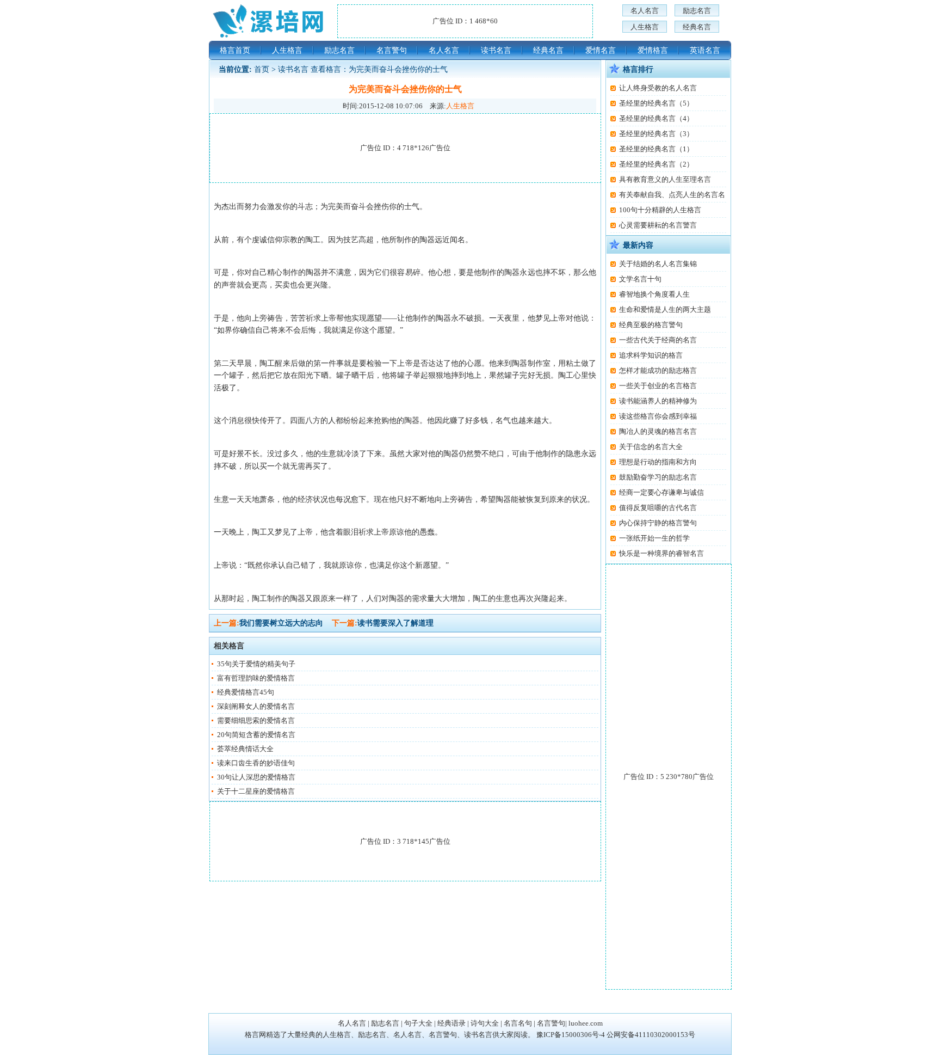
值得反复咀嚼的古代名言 (658, 508)
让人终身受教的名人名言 (658, 88)
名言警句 (391, 50)
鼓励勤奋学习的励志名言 (658, 477)
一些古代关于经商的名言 (658, 340)
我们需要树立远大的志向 (281, 623)
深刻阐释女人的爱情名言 (256, 706)
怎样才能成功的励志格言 (658, 370)
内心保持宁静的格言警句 (658, 523)
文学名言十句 (640, 279)
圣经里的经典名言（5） (656, 103)
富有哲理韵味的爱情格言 (256, 678)
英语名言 (705, 50)
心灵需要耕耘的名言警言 (658, 225)
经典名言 (697, 27)
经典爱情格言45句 (245, 692)
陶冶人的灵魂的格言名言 (658, 431)
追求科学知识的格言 (651, 355)
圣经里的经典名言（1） (656, 149)
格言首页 (235, 50)
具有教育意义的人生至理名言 (665, 179)
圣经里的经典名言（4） (656, 118)
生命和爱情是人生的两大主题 (665, 309)
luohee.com (585, 1023)
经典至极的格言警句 (651, 325)
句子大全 (418, 1023)
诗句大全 (485, 1023)
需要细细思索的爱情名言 (256, 720)
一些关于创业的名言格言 (658, 386)
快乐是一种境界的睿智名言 (661, 553)
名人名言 (644, 11)
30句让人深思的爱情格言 (256, 777)
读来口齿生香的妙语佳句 (256, 763)
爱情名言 (600, 50)
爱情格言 (653, 50)
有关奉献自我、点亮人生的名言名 (672, 195)
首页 (261, 69)
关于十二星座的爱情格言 (256, 791)
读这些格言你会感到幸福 (658, 416)
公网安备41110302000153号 (651, 1035)
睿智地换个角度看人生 (654, 294)
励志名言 (697, 11)
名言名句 (518, 1023)
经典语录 (451, 1023)
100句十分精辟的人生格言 (660, 210)
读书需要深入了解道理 (395, 623)
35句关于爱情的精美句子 (256, 664)
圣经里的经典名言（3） (656, 134)
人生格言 (644, 27)
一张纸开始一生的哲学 (654, 538)
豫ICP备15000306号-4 (570, 1035)
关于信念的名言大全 (651, 447)
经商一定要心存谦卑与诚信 (661, 492)
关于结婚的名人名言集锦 (658, 264)
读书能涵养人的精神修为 (658, 401)
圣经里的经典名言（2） (656, 164)
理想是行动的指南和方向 (658, 462)
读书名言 (496, 50)
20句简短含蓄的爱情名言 (256, 735)
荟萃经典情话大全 (245, 749)
